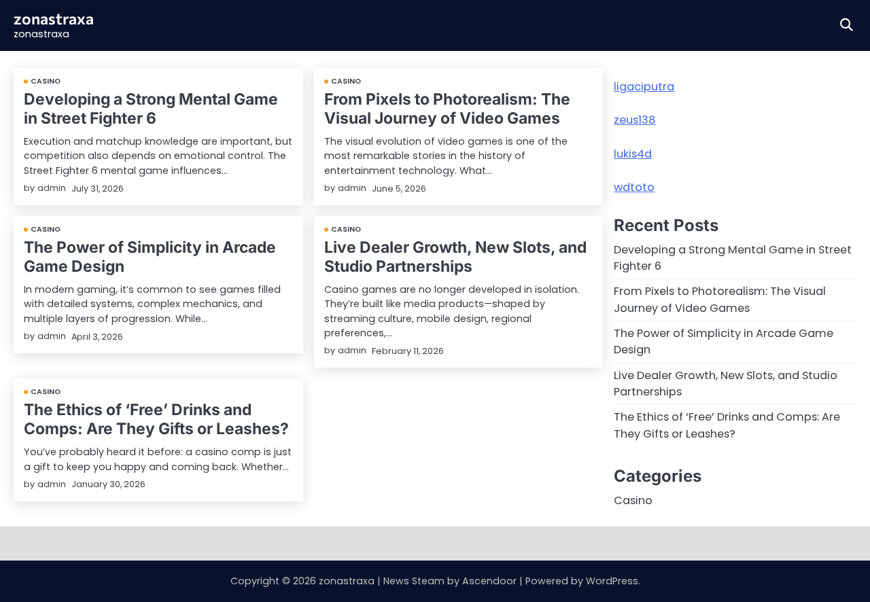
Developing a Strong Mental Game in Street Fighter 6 (151, 108)
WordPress (612, 581)
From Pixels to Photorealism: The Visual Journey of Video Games (447, 108)
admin (51, 188)
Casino (46, 81)
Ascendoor (489, 581)
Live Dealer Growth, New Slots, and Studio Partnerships (455, 256)
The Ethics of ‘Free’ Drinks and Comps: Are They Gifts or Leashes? (156, 419)
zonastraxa (54, 18)
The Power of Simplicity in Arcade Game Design (150, 256)
